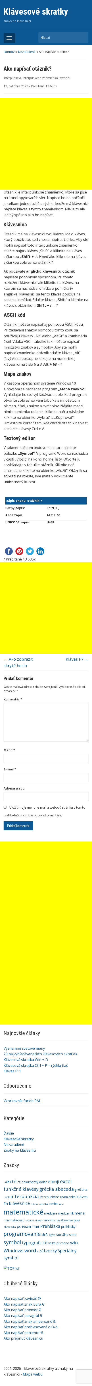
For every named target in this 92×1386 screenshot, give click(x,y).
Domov (9, 52)
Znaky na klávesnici (20, 1150)
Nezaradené (27, 52)
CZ (19, 1182)
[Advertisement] (46, 887)
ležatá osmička (39, 1204)
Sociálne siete (66, 1234)
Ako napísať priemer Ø (22, 1309)
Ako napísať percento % (23, 1332)
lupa (61, 1204)
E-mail (10, 769)
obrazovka (10, 1226)
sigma (52, 1234)
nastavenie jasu (68, 1220)
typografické (34, 1243)
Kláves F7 (77, 659)
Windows (13, 1250)
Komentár (13, 699)
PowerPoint (30, 1226)
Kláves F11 (12, 1071)
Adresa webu (14, 788)
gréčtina (81, 1189)
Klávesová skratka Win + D (26, 1059)
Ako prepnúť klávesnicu (23, 1338)
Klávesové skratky (36, 11)
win (74, 1242)
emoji (53, 1182)
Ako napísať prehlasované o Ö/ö (31, 1326)
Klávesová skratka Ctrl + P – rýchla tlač (36, 1065)
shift (45, 1234)
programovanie (22, 1233)
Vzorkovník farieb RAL (22, 1100)
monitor (50, 1220)
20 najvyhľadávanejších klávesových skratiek (40, 1053)
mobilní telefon (34, 1220)
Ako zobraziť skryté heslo (18, 662)
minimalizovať (14, 1220)
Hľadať (82, 37)
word (30, 1250)
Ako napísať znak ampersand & (30, 1321)
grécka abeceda (56, 1189)
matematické (23, 1212)
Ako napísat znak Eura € (24, 1304)
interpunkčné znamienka (40, 78)
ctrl (13, 1182)
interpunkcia (12, 78)
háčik (7, 1197)
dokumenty (29, 1182)
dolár (43, 1182)
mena (80, 1213)
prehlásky (68, 1226)
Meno (9, 750)
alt (7, 1182)
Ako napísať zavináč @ (22, 1298)
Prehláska (50, 1226)
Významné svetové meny (24, 1048)
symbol (65, 78)
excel (66, 1181)
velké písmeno (58, 1243)
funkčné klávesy (21, 1189)
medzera (50, 1213)
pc (19, 1226)
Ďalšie (9, 1133)
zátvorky (48, 1251)
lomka (53, 1204)
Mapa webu (32, 1374)
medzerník (66, 1213)
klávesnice (19, 1203)
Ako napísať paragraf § (23, 1315)
